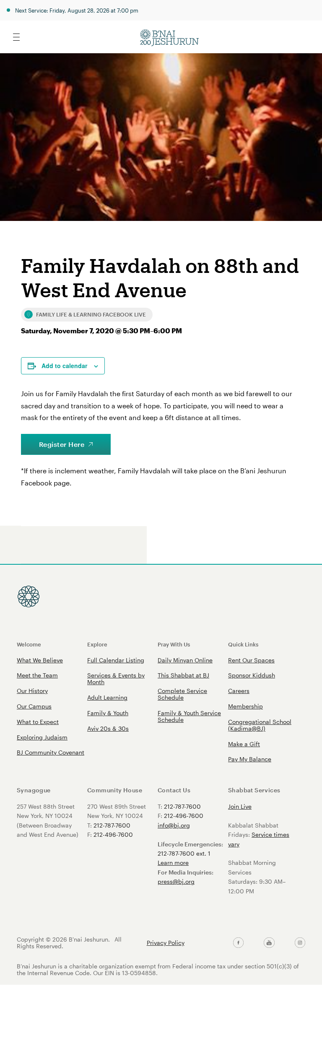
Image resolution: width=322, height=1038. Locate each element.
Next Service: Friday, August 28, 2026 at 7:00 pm (76, 10)
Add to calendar (64, 365)
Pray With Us (174, 644)
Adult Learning (107, 697)
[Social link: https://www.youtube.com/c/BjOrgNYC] (269, 942)
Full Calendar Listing (115, 660)
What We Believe (40, 660)
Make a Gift (244, 743)
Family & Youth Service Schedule (189, 716)
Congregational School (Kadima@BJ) (259, 725)
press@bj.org (176, 881)
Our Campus (34, 706)
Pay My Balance (249, 759)
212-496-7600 (113, 834)
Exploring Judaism (42, 737)
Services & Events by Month (116, 678)
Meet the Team (37, 675)
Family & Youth (107, 712)
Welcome (29, 644)
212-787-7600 (111, 825)
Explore (97, 644)
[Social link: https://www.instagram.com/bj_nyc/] (300, 942)
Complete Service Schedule (182, 694)
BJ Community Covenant (50, 752)
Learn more (173, 862)
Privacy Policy (165, 942)
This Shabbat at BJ (183, 675)
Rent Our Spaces (251, 660)
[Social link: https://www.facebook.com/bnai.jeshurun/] (238, 942)
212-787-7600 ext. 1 (184, 853)
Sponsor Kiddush (251, 675)
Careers (238, 690)
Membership (245, 706)
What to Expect (38, 721)
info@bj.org (174, 825)
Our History (32, 690)
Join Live (240, 806)
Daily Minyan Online (185, 660)
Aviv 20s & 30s (108, 728)
